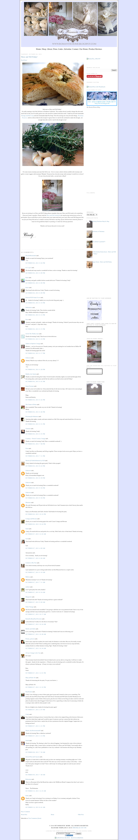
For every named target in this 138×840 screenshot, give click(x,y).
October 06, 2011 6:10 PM (35, 303)
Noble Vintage (29, 607)
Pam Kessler (29, 691)
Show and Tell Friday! (29, 57)
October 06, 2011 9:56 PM (35, 488)
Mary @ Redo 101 (31, 677)
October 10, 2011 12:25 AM (36, 791)
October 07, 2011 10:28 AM (36, 634)
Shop (44, 49)
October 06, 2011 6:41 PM (35, 381)
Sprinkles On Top (79, 828)
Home (38, 49)
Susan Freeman (30, 386)
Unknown (28, 358)
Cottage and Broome (31, 518)
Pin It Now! (24, 60)
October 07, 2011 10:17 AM (36, 614)
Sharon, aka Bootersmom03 (33, 730)
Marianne (28, 502)
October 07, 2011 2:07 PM (35, 709)
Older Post (81, 814)
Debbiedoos (29, 307)
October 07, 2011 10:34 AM (36, 648)
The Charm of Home (31, 404)
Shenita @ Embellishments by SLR (35, 460)
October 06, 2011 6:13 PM (35, 315)
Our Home (83, 49)
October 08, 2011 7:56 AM (35, 752)
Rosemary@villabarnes (32, 416)
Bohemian (28, 779)
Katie (27, 277)
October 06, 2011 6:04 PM (35, 263)
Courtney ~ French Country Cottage (35, 438)
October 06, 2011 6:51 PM (35, 424)
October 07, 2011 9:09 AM (35, 602)
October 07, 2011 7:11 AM (35, 582)
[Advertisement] (102, 122)
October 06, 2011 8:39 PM (35, 478)
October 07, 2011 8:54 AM (35, 592)
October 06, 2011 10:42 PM (36, 524)
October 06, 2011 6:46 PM (35, 412)
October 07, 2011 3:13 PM (35, 736)
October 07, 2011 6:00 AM (35, 558)
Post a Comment (25, 811)
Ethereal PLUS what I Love (33, 297)
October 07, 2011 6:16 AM (35, 572)
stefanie (28, 587)
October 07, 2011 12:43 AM (36, 534)
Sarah (27, 528)
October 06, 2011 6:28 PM (35, 369)
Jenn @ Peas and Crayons (33, 757)
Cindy (27, 714)
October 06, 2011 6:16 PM (35, 339)
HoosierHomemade (31, 255)
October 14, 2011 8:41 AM (35, 807)
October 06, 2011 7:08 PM (35, 444)
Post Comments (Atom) (34, 818)
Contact (75, 49)
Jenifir (27, 740)
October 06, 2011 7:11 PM (35, 456)
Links (60, 49)
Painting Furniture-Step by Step (100, 221)
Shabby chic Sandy (31, 374)
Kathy (27, 795)
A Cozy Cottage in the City (33, 653)
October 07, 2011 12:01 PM (36, 673)
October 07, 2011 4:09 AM (35, 548)
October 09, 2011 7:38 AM (35, 774)
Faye (27, 319)
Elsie (27, 448)
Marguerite (29, 597)
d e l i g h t (28, 267)
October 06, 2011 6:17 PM (35, 353)
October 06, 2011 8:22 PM (35, 466)
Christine (28, 428)
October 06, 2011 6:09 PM (35, 273)
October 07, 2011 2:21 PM (35, 726)
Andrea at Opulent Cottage (33, 343)
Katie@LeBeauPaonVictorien (34, 619)
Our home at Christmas (98, 231)
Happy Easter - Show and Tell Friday (102, 262)
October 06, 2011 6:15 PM (35, 329)
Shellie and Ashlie (30, 629)
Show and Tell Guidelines (53, 215)
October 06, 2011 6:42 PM (35, 400)
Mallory (28, 577)
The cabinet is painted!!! (98, 241)
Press (55, 49)
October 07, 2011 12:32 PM (36, 687)
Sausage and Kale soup (27, 115)
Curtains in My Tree (31, 563)
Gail (27, 538)
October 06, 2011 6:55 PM (35, 434)
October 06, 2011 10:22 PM (36, 514)
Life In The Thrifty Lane (32, 333)
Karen (27, 287)
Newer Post (24, 814)
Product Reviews (95, 49)
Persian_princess (30, 639)
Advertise (67, 49)
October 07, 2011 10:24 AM (36, 624)
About (49, 49)
